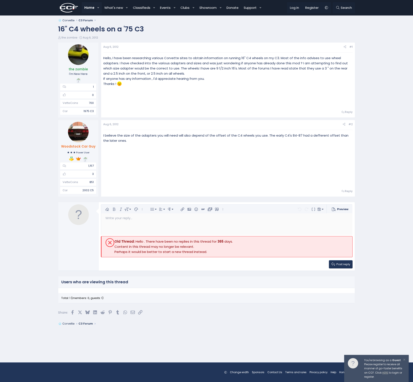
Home (89, 7)
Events (165, 7)
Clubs (185, 7)
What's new (113, 7)
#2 (350, 124)
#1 (351, 47)
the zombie (69, 37)
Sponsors (258, 372)
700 (91, 103)
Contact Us (274, 372)
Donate (233, 7)
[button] (98, 7)
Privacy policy (319, 372)
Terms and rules (296, 372)
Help (333, 372)
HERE (385, 372)
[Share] (345, 47)
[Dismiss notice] (404, 360)
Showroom (208, 7)
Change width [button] (239, 372)
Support (250, 7)
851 (91, 182)
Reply (349, 112)
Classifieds (141, 7)
